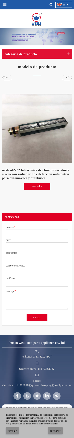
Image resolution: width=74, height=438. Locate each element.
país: (8, 240)
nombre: (11, 227)
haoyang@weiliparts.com (56, 385)
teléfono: (10, 278)
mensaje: (11, 291)
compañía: (11, 253)
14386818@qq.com (28, 385)
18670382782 (46, 368)
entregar (37, 317)
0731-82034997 (42, 356)
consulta (37, 186)
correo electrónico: (16, 265)
